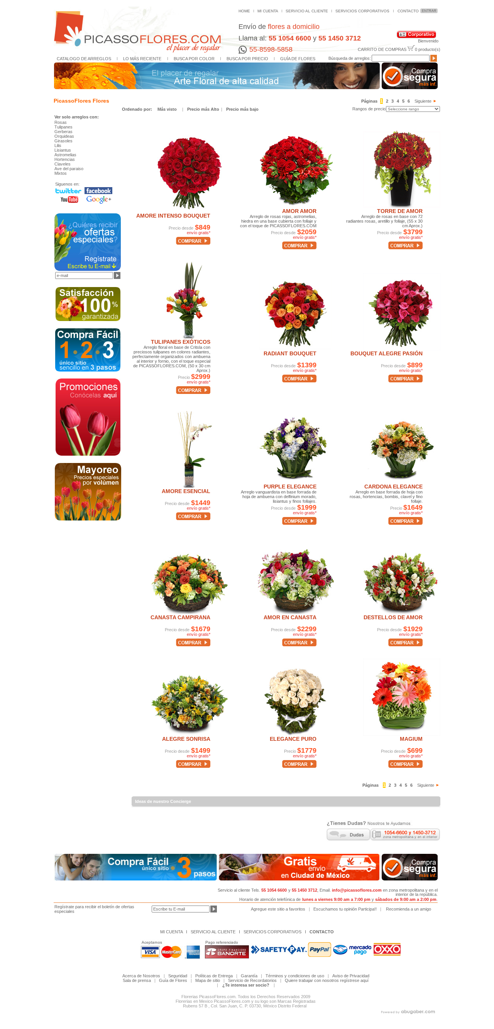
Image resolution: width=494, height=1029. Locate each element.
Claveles (62, 164)
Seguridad (177, 975)
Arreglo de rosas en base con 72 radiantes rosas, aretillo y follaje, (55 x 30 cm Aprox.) (384, 221)
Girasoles (63, 141)
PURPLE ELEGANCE (290, 486)
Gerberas (63, 131)
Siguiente (422, 101)
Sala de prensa (137, 980)
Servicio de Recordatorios (252, 980)
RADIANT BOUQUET (290, 353)
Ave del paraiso (68, 168)
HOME (244, 11)
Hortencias (64, 159)
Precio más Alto (203, 109)
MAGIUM (411, 739)
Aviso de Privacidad (350, 975)
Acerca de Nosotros (141, 975)
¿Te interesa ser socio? (245, 985)
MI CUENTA (267, 11)
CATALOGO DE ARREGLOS (84, 58)
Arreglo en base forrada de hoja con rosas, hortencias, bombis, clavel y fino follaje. (386, 497)
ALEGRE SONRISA (186, 739)
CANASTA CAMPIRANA (180, 617)
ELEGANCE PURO (293, 739)
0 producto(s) (427, 49)
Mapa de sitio (207, 980)
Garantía (249, 975)
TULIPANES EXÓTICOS (180, 342)
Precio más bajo (242, 109)
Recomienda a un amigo (408, 909)
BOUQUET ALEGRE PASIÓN (386, 353)
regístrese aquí (354, 980)
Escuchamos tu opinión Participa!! (345, 909)
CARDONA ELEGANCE (393, 486)
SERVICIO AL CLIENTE (307, 11)
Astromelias (65, 154)
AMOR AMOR (299, 211)
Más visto (167, 109)
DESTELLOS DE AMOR (393, 617)
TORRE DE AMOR (400, 211)
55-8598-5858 (271, 49)
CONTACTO (408, 11)
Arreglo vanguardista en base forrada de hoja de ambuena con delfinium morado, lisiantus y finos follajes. (278, 497)
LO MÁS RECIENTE (142, 58)
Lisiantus (62, 150)
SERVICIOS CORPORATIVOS (362, 11)
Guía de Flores (173, 980)
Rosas (60, 122)
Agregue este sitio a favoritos (278, 909)
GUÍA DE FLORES (297, 58)
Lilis (57, 145)
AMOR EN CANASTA (290, 617)
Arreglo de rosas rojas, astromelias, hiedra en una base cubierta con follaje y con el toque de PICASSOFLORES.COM (278, 221)
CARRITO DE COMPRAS (382, 49)
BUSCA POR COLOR (194, 58)
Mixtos (60, 173)
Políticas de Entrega (215, 975)
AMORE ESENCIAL (186, 491)
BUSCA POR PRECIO (247, 58)
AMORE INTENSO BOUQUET (173, 216)
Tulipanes (63, 127)
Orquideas (64, 136)
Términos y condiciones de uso (295, 975)
